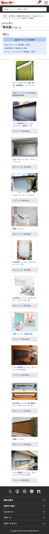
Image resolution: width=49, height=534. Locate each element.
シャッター (13, 18)
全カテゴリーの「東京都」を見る (17, 44)
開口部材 (36, 16)
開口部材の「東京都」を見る (16, 48)
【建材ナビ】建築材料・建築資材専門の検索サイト (17, 16)
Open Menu (46, 2)
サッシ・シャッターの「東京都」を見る (20, 51)
